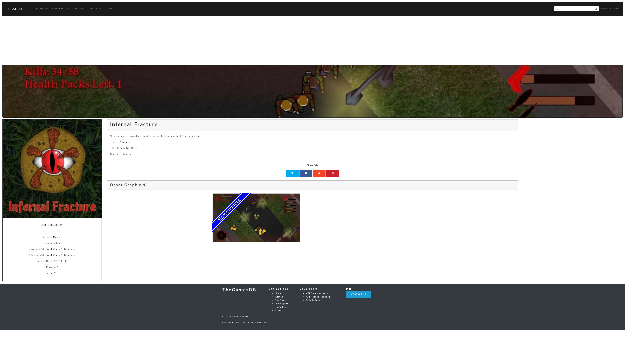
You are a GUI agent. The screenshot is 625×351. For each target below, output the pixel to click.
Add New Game (61, 8)
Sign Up (614, 8)
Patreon (95, 8)
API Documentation (317, 293)
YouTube (124, 142)
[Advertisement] (312, 40)
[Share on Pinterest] (332, 173)
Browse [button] (40, 8)
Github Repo (313, 300)
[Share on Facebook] (305, 173)
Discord (80, 8)
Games (279, 296)
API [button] (108, 8)
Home (278, 293)
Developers (282, 303)
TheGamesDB (15, 9)
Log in (604, 8)
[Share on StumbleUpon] (319, 173)
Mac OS (57, 237)
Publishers (281, 307)
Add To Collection (52, 225)
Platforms (280, 300)
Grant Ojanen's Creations (60, 249)
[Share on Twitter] (292, 173)
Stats (278, 310)
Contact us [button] (358, 294)
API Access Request (318, 296)
